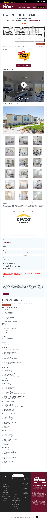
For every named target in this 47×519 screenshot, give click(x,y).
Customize (34, 5)
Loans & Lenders (21, 7)
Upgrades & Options (25, 211)
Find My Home (5, 484)
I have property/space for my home (11, 265)
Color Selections (16, 211)
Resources (42, 5)
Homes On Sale (41, 7)
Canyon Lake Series (33, 21)
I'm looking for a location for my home (12, 266)
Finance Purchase (7, 261)
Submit (6, 294)
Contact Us (26, 480)
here (20, 289)
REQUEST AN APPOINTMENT (24, 65)
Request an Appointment (29, 1)
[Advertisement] (24, 231)
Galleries (27, 5)
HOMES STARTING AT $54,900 (9, 2)
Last (25, 250)
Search (34, 7)
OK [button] (36, 517)
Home (6, 478)
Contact (29, 7)
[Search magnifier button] (22, 476)
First (4, 250)
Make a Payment (6, 502)
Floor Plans (19, 5)
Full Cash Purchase (8, 259)
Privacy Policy (34, 288)
